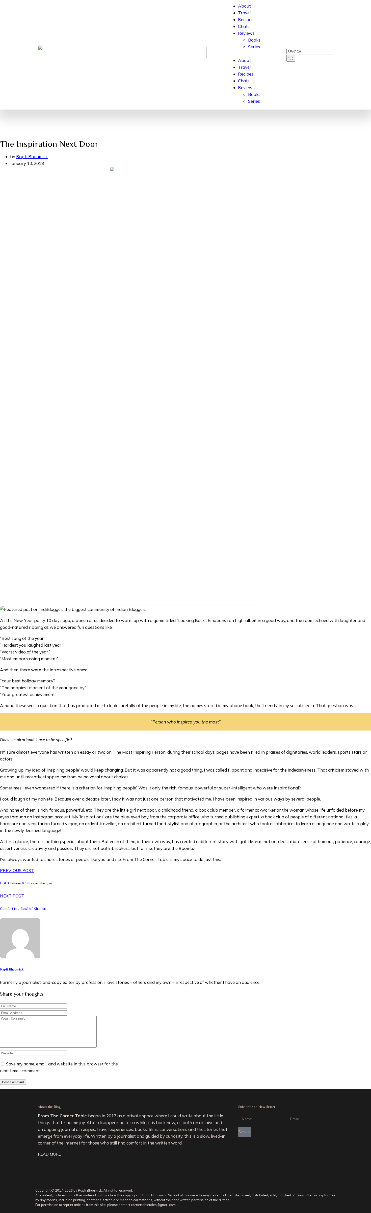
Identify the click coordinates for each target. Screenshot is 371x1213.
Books (254, 40)
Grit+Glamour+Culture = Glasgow (26, 883)
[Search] (290, 58)
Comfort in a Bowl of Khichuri (23, 909)
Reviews (246, 33)
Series (254, 46)
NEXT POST (12, 895)
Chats (244, 26)
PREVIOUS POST (17, 870)
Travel (244, 12)
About (244, 6)
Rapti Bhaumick (32, 156)
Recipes (245, 19)
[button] (244, 53)
